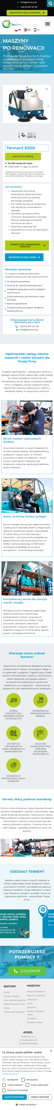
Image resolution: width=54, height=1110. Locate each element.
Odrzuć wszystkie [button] (40, 1097)
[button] (50, 3)
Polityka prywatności (10, 1074)
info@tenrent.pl (28, 2)
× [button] (51, 1051)
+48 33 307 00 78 (28, 7)
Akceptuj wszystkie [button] (14, 1097)
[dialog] (27, 1079)
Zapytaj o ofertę (23, 156)
